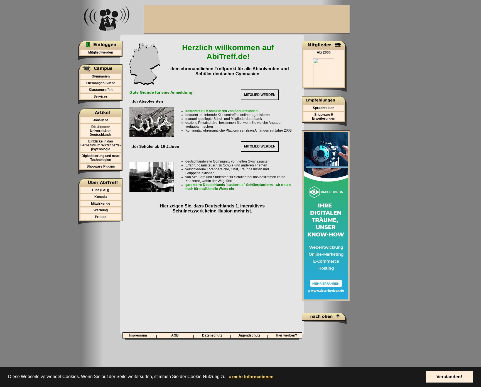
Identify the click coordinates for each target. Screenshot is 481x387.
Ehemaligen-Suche (101, 83)
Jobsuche (101, 120)
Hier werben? (286, 335)
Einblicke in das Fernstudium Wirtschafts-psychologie (100, 145)
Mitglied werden (100, 52)
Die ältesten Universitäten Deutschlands (101, 131)
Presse (100, 217)
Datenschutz (212, 335)
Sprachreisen (323, 108)
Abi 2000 (324, 52)
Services (101, 96)
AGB (175, 335)
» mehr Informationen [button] (251, 376)
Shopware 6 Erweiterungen (323, 116)
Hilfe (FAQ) (100, 190)
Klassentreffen (100, 90)
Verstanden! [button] (449, 376)
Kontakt (100, 197)
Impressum (138, 335)
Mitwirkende (100, 203)
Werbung (101, 210)
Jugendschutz (249, 335)
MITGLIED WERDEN (260, 95)
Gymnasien (101, 76)
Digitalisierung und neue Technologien (101, 158)
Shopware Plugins (101, 166)
